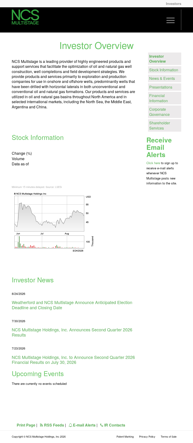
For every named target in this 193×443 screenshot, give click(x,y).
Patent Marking (125, 436)
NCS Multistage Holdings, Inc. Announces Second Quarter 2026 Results (72, 332)
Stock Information (163, 70)
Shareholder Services (159, 125)
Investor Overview (157, 58)
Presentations (160, 87)
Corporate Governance (159, 111)
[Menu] (170, 19)
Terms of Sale (169, 436)
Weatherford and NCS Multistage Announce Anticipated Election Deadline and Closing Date (72, 304)
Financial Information (158, 98)
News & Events (162, 78)
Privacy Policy (147, 436)
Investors (173, 3)
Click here (153, 163)
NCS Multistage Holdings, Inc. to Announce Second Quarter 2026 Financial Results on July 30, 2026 (73, 359)
